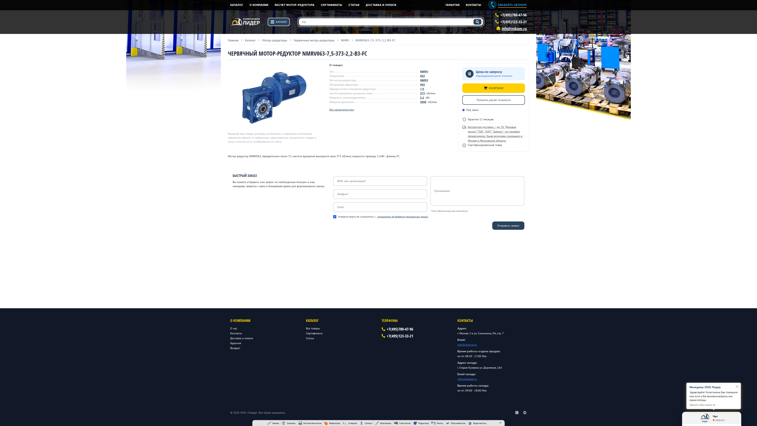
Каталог (236, 5)
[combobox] (391, 22)
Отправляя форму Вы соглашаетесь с (383, 216)
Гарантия (453, 5)
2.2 (422, 97)
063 (422, 76)
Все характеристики (341, 109)
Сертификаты (331, 5)
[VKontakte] (517, 413)
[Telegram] (525, 413)
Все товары (313, 328)
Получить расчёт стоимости (494, 100)
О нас (233, 328)
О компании (258, 5)
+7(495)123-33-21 (513, 21)
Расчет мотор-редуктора (294, 5)
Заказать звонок (512, 5)
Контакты (473, 5)
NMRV (424, 71)
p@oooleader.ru (467, 379)
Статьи (353, 5)
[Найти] (477, 22)
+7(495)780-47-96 (513, 15)
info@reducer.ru (514, 28)
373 (422, 93)
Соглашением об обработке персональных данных (402, 216)
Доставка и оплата (381, 5)
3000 (423, 102)
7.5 (422, 89)
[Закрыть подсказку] (737, 386)
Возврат (235, 348)
